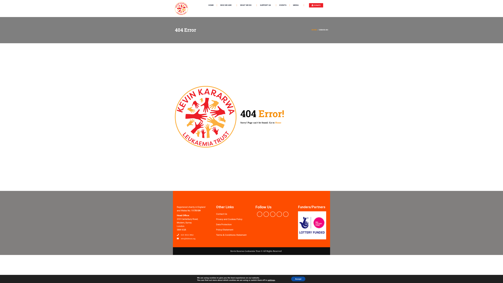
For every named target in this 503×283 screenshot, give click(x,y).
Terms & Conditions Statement (231, 235)
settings (271, 280)
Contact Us (221, 214)
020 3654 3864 (186, 235)
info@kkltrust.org (187, 239)
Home (314, 30)
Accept (298, 279)
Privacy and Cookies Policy (229, 219)
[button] (300, 225)
